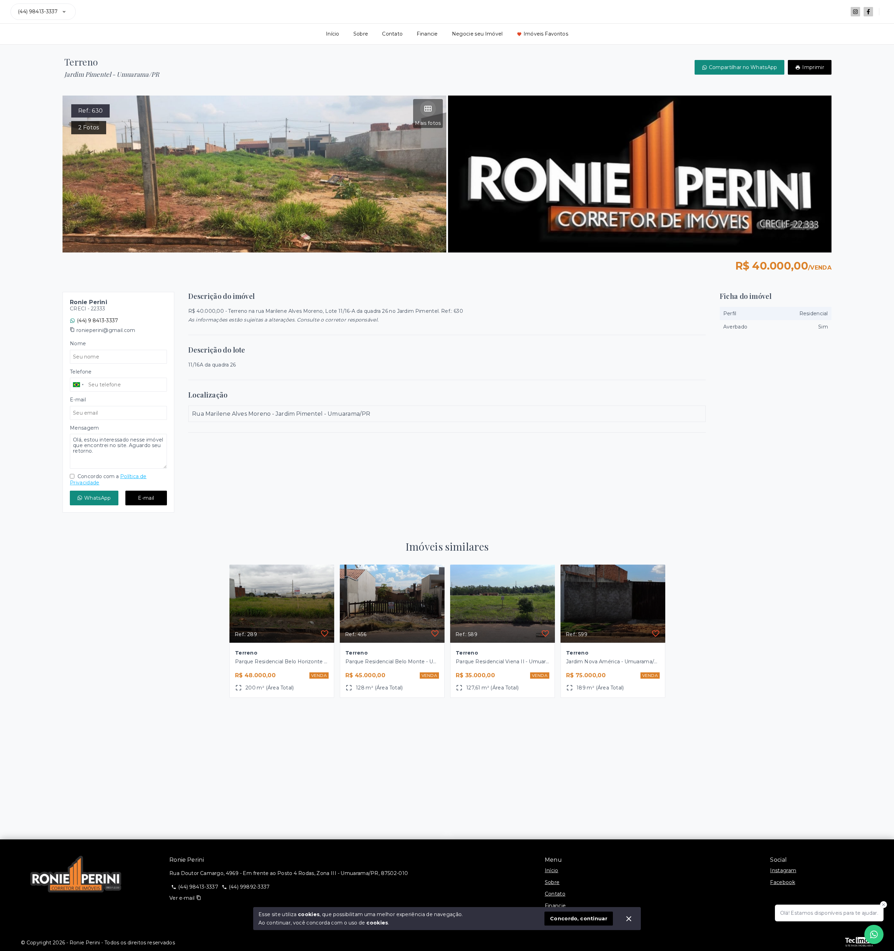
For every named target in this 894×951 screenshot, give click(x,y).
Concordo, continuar (578, 918)
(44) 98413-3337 (38, 11)
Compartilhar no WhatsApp (743, 67)
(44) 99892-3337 (249, 887)
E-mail (146, 498)
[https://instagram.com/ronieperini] (855, 11)
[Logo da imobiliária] (76, 874)
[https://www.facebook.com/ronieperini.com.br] (868, 11)
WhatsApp (97, 498)
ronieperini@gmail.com (105, 330)
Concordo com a (108, 479)
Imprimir (813, 67)
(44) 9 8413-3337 (97, 320)
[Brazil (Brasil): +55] (78, 384)
